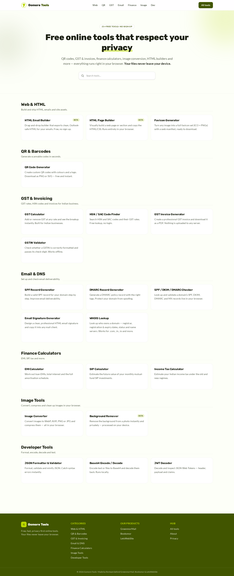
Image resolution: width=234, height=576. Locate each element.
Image (143, 5)
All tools (205, 5)
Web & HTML (78, 528)
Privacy (174, 538)
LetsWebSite (127, 538)
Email (121, 5)
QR (103, 5)
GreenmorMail (128, 528)
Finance (132, 5)
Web (95, 5)
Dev (153, 5)
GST (111, 5)
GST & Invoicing (79, 538)
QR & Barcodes (79, 533)
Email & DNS (77, 543)
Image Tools (77, 552)
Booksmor (125, 533)
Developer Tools (79, 557)
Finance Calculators (81, 548)
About (173, 533)
